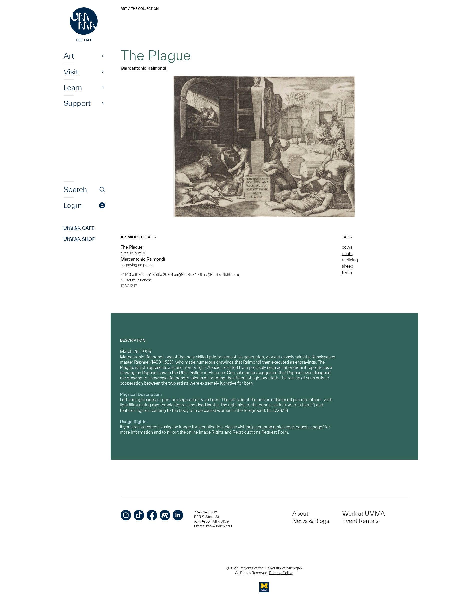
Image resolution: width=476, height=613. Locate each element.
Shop (79, 239)
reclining (350, 259)
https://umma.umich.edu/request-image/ (285, 426)
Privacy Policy (280, 573)
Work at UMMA (363, 513)
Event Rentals (360, 520)
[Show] (102, 55)
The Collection (145, 9)
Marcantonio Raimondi (143, 68)
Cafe (79, 228)
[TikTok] (139, 515)
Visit (71, 71)
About (300, 513)
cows (347, 247)
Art (69, 56)
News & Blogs (310, 520)
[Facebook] (152, 515)
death (347, 253)
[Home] (84, 24)
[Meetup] (165, 515)
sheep (347, 266)
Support (77, 103)
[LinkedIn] (178, 515)
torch (347, 272)
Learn (73, 87)
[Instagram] (126, 515)
